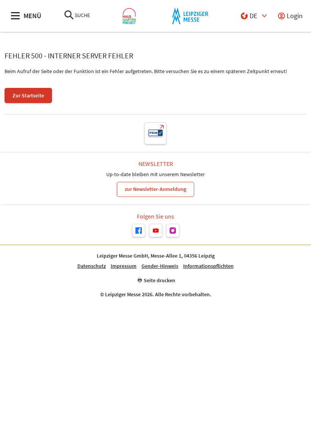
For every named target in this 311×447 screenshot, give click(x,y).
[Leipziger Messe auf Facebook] (138, 230)
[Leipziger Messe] (190, 16)
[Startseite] (129, 16)
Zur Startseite (28, 95)
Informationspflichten (208, 266)
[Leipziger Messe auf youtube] (155, 230)
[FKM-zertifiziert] (155, 133)
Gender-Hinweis (159, 266)
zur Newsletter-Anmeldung (155, 189)
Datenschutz (91, 266)
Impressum (124, 266)
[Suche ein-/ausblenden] (69, 16)
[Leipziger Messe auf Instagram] (172, 230)
